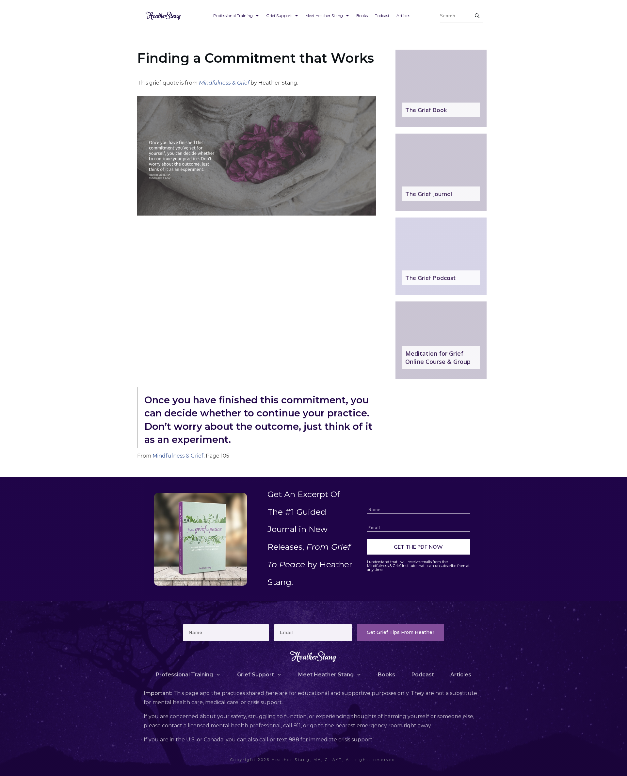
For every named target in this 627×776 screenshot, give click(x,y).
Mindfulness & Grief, (177, 456)
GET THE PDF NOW (418, 546)
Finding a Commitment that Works (255, 58)
